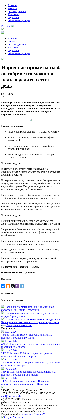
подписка (13, 17)
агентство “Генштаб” (33, 414)
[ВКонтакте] (3, 286)
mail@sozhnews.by (11, 396)
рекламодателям (17, 11)
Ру (2, 26)
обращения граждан (19, 20)
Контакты (13, 14)
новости (12, 8)
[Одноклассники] (8, 286)
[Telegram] (22, 286)
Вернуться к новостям (19, 325)
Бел (8, 26)
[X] (13, 286)
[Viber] (17, 286)
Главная (12, 5)
